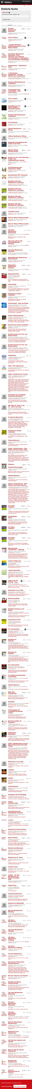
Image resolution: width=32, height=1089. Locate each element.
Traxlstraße (19, 472)
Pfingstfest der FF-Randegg (17, 794)
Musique (21, 495)
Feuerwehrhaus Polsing (17, 584)
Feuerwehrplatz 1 (11, 361)
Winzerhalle (11, 956)
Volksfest (24, 511)
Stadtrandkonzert (14, 440)
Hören (12, 492)
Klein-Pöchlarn (18, 834)
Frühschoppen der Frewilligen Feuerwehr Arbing (15, 711)
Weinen (21, 279)
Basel (19, 460)
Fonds (9, 499)
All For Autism (13, 37)
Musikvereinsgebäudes (13, 986)
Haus (16, 308)
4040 (22, 689)
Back (28, 807)
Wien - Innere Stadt (25, 971)
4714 (28, 280)
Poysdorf (19, 427)
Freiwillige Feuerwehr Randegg (15, 797)
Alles (3, 25)
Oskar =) (19, 459)
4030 (22, 444)
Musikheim (26, 234)
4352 (20, 808)
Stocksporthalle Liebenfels (15, 434)
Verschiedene (26, 574)
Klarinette (24, 751)
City (23, 456)
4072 (28, 586)
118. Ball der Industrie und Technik (16, 1040)
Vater (27, 755)
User (6, 25)
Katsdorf (18, 740)
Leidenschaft (21, 489)
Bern (13, 500)
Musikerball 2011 (13, 274)
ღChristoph (10, 387)
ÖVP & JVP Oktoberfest (16, 366)
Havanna (19, 387)
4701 (15, 390)
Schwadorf (14, 890)
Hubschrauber (23, 532)
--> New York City (25, 457)
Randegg (20, 798)
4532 (9, 1067)
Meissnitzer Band (15, 647)
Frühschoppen (23, 400)
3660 (13, 834)
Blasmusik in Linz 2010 (15, 590)
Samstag (10, 370)
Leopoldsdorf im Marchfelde (14, 78)
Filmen (15, 844)
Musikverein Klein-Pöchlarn (17, 829)
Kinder (25, 495)
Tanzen (12, 288)
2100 (13, 321)
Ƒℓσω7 (26, 553)
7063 (24, 844)
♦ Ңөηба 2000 (25, 289)
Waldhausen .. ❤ (23, 782)
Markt (20, 426)
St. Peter (10, 414)
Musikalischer (23, 340)
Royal (9, 388)
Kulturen (23, 969)
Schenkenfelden (25, 825)
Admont (12, 461)
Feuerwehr (10, 401)
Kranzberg (14, 601)
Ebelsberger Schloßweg (17, 791)
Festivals (10, 456)
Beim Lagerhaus (16, 854)
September (16, 423)
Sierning (22, 471)
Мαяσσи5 (25, 423)
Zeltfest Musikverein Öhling (14, 129)
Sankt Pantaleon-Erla (17, 626)
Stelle (16, 280)
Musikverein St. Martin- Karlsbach (15, 896)
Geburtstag (22, 385)
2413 (23, 370)
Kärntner (21, 289)
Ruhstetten (23, 740)
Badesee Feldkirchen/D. (12, 564)
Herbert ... (13, 380)
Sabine (14, 753)
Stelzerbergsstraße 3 (23, 401)
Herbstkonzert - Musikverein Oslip (17, 66)
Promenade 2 (26, 390)
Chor (21, 339)
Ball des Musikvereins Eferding (15, 911)
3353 (12, 854)
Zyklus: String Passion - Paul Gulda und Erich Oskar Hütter (18, 449)
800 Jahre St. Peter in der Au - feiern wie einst (16, 406)
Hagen (14, 502)
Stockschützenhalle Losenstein (15, 185)
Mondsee (13, 497)
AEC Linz (25, 686)
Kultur (9, 424)
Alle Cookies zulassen (20, 1086)
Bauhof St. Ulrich (12, 860)
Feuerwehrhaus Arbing (13, 715)
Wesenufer (10, 999)
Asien (9, 497)
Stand (9, 309)
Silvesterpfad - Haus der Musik (18, 303)
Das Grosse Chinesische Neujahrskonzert (16, 962)
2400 (16, 534)
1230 (24, 512)
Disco (16, 422)
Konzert (19, 320)
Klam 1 (22, 808)
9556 (14, 290)
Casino (16, 458)
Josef (18, 604)
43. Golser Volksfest (11, 506)
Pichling (9, 445)
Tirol (26, 680)
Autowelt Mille (15, 643)
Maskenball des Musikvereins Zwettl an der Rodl (17, 143)
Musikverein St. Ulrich (15, 857)
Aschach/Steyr (18, 512)
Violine (9, 492)
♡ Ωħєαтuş (15, 968)
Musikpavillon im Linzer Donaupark (16, 593)
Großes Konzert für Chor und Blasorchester (17, 334)
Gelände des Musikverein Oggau (13, 841)
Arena (16, 543)
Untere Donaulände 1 (21, 595)
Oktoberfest (12, 355)
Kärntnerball (12, 284)
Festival (9, 384)
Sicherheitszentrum (13, 358)
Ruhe (9, 969)
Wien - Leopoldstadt (17, 312)
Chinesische (22, 970)
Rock (13, 634)
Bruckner (15, 751)
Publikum (10, 341)
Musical (12, 339)
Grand (25, 493)
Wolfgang (10, 389)
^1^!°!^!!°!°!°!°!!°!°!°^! (20, 494)
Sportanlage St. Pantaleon (18, 725)
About (20, 311)
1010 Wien (19, 989)
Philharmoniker (21, 308)
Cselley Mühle (11, 69)
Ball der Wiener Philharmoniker (13, 150)
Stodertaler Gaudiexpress (24, 738)
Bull (24, 774)
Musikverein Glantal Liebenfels (14, 294)
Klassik (23, 380)
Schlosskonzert (13, 786)
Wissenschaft (11, 385)
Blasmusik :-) (13, 594)
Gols (27, 508)
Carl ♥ (9, 495)
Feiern (25, 384)
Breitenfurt (10, 402)
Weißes (11, 988)
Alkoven (9, 587)
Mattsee (12, 501)
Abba (18, 645)
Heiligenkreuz (11, 427)
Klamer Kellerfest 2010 (13, 802)
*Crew (12, 424)
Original (16, 738)
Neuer (28, 379)
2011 (9, 281)
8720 (13, 341)
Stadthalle (22, 321)
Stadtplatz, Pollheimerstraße (14, 318)
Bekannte (21, 575)
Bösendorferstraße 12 (12, 989)
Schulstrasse (21, 698)
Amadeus (26, 381)
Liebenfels (18, 290)
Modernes (10, 330)
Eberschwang (20, 998)
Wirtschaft (22, 424)
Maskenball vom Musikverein (13, 1032)
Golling (12, 616)
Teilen (23, 499)
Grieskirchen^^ (23, 697)
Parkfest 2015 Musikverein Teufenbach (16, 115)
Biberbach (25, 853)
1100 (10, 321)
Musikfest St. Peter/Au (12, 640)
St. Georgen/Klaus (25, 1037)
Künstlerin (14, 490)
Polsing (17, 587)
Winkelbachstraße (11, 729)
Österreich (24, 379)
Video (24, 309)
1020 (12, 312)
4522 (26, 471)
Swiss (28, 492)
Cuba (22, 382)
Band (11, 289)
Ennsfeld (10, 443)
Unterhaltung (12, 567)
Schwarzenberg (19, 390)
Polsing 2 (14, 587)
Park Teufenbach (12, 86)
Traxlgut (10, 470)
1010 (20, 971)
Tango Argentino (11, 381)
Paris (13, 384)
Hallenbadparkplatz (16, 924)
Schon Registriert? (26, 1)
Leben (23, 422)
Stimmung (19, 422)
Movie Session (13, 837)
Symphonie (10, 756)
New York (18, 386)
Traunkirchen (11, 552)
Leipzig (24, 501)
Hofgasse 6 (26, 413)
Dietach (9, 472)
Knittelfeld (17, 341)
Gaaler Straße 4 (22, 341)
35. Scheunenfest (13, 629)
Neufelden (18, 757)
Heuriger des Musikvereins (12, 1061)
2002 (25, 757)
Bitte (12, 987)
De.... (24, 388)
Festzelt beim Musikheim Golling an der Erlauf (18, 613)
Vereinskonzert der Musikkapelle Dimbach (15, 812)
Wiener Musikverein (12, 978)
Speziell (12, 967)
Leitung (12, 459)
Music (9, 543)
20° (26, 425)
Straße (20, 425)
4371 (28, 782)
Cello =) (19, 457)
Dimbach (17, 782)
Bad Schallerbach (11, 460)
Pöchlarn (10, 834)
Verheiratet (13, 489)
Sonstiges (13, 400)
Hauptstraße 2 (26, 689)
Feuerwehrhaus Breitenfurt (14, 399)
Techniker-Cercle (13, 211)
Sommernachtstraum (15, 894)
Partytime (16, 511)
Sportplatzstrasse (21, 436)
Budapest (16, 388)
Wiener (18, 307)
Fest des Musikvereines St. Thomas (14, 1071)
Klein (9, 833)
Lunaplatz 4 (14, 480)
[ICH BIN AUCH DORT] (30, 38)
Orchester (27, 311)
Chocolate (20, 853)
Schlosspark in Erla (16, 622)
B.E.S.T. (13, 329)
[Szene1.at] (8, 2)
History (21, 309)
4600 (24, 320)
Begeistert (13, 574)
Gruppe (24, 330)
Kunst (19, 384)
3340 (18, 1037)
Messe (15, 472)
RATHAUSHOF (11, 573)
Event (24, 1066)
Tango (22, 381)
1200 (26, 533)
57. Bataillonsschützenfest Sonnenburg (16, 676)
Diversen (18, 389)
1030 (28, 471)
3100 (16, 775)
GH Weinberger (17, 1035)
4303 (25, 727)
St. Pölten (13, 775)
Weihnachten (10, 320)
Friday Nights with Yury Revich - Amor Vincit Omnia (14, 91)
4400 (20, 862)
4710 (17, 698)
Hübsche (23, 425)
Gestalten (10, 604)
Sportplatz (10, 34)
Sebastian (10, 493)
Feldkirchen (15, 330)
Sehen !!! (15, 310)
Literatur (23, 753)
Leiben (9, 362)
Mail (20, 988)
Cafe (9, 575)
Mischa (23, 459)
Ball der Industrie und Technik (18, 975)
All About (13, 309)
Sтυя (26, 489)
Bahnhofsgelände (12, 832)
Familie (15, 495)
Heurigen (10, 425)
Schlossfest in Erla (14, 619)
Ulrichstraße (17, 863)
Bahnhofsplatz (24, 834)
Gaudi (9, 360)
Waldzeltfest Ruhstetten (12, 733)
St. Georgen (22, 604)
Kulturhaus (10, 287)
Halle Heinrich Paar (12, 368)
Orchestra (17, 309)
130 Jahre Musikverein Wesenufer (15, 993)
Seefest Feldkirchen (14, 561)
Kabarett (11, 825)
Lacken (19, 567)
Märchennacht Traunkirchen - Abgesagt (16, 549)
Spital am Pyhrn (22, 926)
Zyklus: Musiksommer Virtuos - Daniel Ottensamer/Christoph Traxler (18, 745)
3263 (23, 798)
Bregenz (19, 380)
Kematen (13, 698)
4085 (25, 998)
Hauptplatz (10, 171)
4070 (20, 916)
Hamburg (26, 387)
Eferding (16, 916)
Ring (14, 988)
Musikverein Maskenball (16, 903)
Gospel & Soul (13, 867)
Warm (9, 740)
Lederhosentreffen (14, 570)
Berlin (13, 458)
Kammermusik (26, 383)
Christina (22, 421)
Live (15, 634)
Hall (21, 389)
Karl (18, 533)
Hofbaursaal (16, 276)
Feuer (9, 532)
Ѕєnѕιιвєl (10, 500)
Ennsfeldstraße (15, 445)
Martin (26, 424)
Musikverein (12, 40)
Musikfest (11, 702)
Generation (23, 498)
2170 (16, 427)
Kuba (23, 387)
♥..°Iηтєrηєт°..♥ (11, 512)
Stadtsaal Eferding (16, 914)
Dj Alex (17, 680)
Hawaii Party (12, 885)
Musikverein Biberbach (15, 848)
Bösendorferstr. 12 (12, 872)
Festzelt (26, 678)
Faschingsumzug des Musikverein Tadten (15, 168)
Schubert (12, 382)
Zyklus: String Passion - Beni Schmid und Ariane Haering (17, 484)
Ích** (10, 490)
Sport (26, 421)
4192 (20, 825)
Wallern (9, 698)
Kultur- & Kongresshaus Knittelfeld (15, 338)
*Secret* (19, 544)
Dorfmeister (20, 423)
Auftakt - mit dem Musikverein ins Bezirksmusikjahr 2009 (14, 877)
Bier (14, 738)
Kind (18, 471)
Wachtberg (21, 647)
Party (13, 279)
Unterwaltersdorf (24, 635)
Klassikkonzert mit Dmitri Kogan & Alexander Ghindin (14, 107)
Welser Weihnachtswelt (15, 315)
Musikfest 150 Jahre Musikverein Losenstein (16, 181)
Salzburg (12, 455)
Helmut (24, 389)
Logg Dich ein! (27, 3)
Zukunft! (19, 280)
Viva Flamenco (13, 122)
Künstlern (10, 496)
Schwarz (16, 379)
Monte (27, 498)
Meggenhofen (23, 280)
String (16, 459)
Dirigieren (23, 310)
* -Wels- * (15, 320)
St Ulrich (23, 862)
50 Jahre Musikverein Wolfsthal (12, 30)
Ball (24, 279)
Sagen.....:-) (10, 280)
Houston (9, 498)
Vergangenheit (15, 971)
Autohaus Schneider (18, 1064)
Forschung (21, 388)
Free (14, 308)
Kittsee (13, 371)
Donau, (17, 311)
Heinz (9, 751)
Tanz (27, 554)
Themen (13, 970)
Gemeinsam (10, 426)
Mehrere (16, 384)
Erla (12, 626)
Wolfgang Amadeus (18, 492)
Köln (9, 391)
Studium (15, 385)
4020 (22, 594)
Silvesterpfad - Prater (12, 306)
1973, (26, 455)
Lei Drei (10, 820)
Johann (23, 755)
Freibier (25, 521)
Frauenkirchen (13, 513)
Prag (19, 385)
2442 (20, 635)
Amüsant (12, 421)
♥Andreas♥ (14, 425)
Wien (16, 380)
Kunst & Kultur (17, 321)
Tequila (9, 916)
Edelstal (9, 371)
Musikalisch (10, 603)
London (14, 386)
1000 (9, 400)
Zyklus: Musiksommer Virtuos (18, 374)
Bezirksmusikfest (14, 598)
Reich (16, 421)
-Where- (10, 308)
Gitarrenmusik (11, 383)
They (14, 311)
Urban (20, 329)
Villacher (17, 825)
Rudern (23, 554)
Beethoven (22, 455)
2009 (26, 499)
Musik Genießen (14, 969)
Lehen (12, 362)
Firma (21, 1045)
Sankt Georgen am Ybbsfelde (21, 361)
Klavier (18, 455)
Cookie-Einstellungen (6, 1086)
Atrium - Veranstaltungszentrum (15, 376)
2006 (9, 461)
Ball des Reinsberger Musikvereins (15, 1022)
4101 (16, 567)
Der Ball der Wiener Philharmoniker (14, 982)
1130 (13, 472)
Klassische (18, 491)
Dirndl (17, 289)
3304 (22, 360)
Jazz (28, 489)
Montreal (14, 456)
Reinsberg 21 (11, 1028)
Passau (19, 1009)
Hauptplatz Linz (11, 764)
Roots (9, 807)
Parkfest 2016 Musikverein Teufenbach (16, 82)
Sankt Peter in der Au (19, 413)
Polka (17, 329)
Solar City (10, 478)
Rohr (27, 1066)
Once (23, 311)
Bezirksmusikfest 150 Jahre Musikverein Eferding (15, 242)
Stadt (14, 496)
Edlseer (20, 521)
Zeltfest (17, 360)
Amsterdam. (17, 496)
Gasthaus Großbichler (13, 261)
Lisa (12, 543)
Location (15, 25)
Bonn (28, 459)
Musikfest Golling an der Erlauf (16, 609)
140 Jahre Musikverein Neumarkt (15, 250)
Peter (26, 319)
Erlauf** (25, 615)
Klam (17, 808)
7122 (27, 512)
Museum (11, 311)
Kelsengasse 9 (21, 775)
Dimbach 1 (10, 783)
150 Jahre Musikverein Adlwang (15, 930)
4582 (17, 926)
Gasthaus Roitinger (12, 882)
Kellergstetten (15, 420)
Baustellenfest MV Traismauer (18, 175)
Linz (9, 444)
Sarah (9, 339)
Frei (9, 645)
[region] (16, 1084)
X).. (9, 825)
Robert (25, 1056)
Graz (16, 455)
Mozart (9, 164)
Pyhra (25, 775)
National (9, 379)
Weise (19, 421)
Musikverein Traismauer (13, 177)
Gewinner (16, 750)
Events (10, 25)
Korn (13, 422)
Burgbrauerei (11, 806)
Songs (21, 383)
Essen (9, 288)
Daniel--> (20, 456)
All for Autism (12, 98)
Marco (16, 288)
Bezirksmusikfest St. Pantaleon (15, 721)
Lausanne (10, 502)
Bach (9, 382)
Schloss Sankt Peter (16, 409)
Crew (17, 1056)
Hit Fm (15, 833)
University (17, 500)
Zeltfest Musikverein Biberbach (15, 850)
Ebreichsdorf (15, 635)
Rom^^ (16, 387)
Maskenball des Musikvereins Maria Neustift (17, 258)
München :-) (23, 386)
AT (13, 280)
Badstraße (27, 370)
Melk (9, 616)
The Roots (13, 807)
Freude (25, 496)
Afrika (19, 498)
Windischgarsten (11, 576)
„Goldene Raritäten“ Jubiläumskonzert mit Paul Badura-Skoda (17, 46)
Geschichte (10, 310)
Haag (22, 727)
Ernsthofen (26, 625)
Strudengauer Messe (12, 517)
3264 (20, 1027)
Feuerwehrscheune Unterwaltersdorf (13, 632)
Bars (26, 279)
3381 (15, 616)
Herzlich (9, 279)
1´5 (14, 543)
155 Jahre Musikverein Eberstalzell (12, 231)
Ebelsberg (25, 444)
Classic (16, 381)
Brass (12, 319)
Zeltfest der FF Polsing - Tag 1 (13, 581)
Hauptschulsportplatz (13, 696)
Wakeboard (19, 554)
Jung (9, 738)
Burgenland (16, 426)
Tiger (28, 421)
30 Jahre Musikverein (15, 954)
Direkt (9, 319)
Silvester (19, 310)
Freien (27, 310)
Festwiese (27, 131)
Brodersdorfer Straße (12, 636)
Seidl (18, 1027)
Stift (22, 460)
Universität (10, 386)
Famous (15, 307)
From (9, 312)
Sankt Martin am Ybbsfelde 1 (21, 900)
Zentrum (23, 426)
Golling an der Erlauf (20, 616)
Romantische (16, 319)
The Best (10, 329)
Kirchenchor (17, 339)
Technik (15, 1045)
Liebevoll (10, 553)
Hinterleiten (27, 798)
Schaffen (20, 755)
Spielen (18, 424)
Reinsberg (11, 1026)
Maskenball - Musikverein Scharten (12, 266)
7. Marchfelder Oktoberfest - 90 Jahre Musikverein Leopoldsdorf (16, 74)
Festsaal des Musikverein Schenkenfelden (14, 823)
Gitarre (26, 380)
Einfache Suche (6, 19)
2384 (18, 401)
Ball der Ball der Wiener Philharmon (16, 1050)
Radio (20, 381)
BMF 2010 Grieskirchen (12, 692)
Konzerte (27, 491)
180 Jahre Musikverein (12, 920)
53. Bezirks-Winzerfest (15, 417)
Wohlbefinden (14, 498)
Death (9, 380)
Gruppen (19, 25)
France (12, 388)
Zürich (9, 501)
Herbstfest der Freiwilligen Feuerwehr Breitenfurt (17, 395)
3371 (24, 899)
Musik (9, 307)
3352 (14, 413)
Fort (28, 496)
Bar (21, 844)
